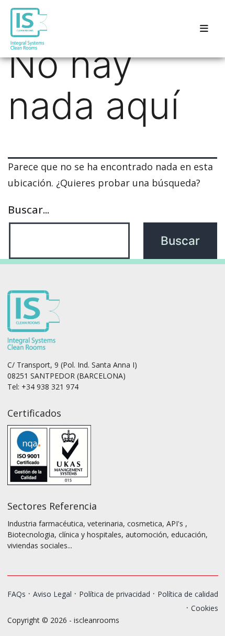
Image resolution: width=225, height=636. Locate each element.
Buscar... (28, 209)
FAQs (16, 594)
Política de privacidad (114, 594)
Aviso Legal (52, 594)
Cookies (204, 608)
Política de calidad (188, 594)
